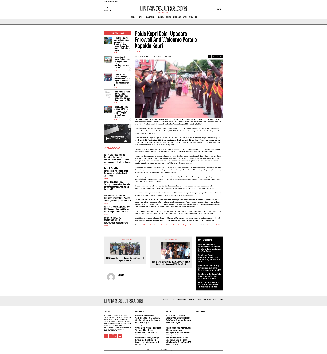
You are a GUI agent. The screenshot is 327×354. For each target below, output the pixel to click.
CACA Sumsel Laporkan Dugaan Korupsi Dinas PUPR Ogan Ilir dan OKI (125, 259)
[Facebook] (209, 56)
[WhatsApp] (221, 56)
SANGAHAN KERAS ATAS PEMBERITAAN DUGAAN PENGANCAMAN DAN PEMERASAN (116, 220)
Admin (146, 56)
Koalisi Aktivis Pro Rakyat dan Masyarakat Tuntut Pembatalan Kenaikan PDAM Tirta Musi (171, 263)
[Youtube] (120, 336)
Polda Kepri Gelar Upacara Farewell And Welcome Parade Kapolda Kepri (168, 225)
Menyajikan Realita (214, 225)
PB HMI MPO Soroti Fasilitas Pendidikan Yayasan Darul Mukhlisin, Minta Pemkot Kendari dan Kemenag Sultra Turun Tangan (122, 44)
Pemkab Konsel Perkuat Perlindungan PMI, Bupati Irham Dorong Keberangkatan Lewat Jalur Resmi (122, 62)
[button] (196, 17)
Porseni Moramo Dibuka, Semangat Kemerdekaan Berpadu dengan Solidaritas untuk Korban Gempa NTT (122, 79)
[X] (213, 56)
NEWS (115, 53)
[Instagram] (111, 336)
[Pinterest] (217, 56)
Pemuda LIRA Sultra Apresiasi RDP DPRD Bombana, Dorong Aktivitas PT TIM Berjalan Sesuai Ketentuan (121, 112)
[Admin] (136, 57)
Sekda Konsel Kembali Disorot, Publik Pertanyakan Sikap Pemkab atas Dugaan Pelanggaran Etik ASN (122, 96)
